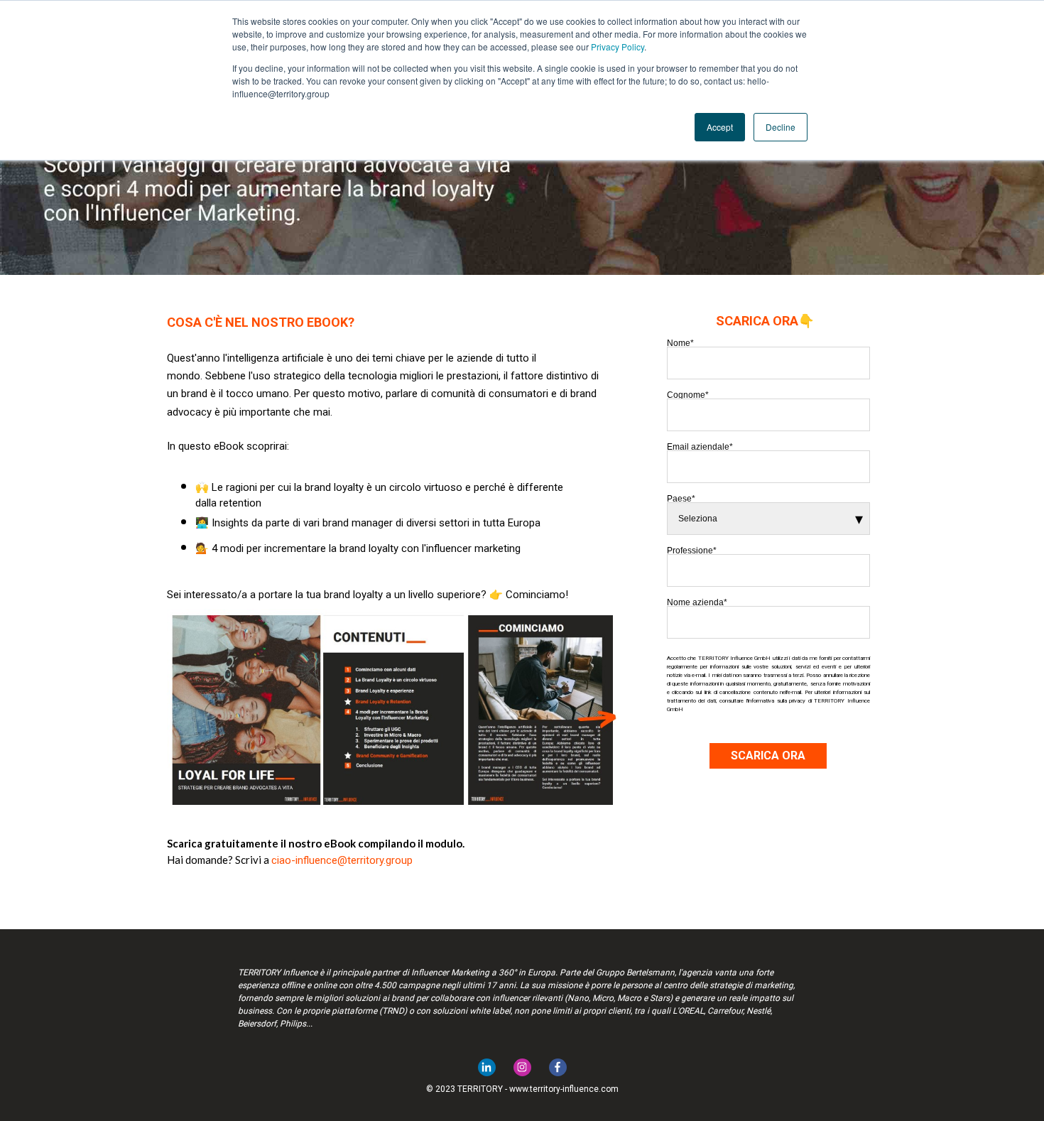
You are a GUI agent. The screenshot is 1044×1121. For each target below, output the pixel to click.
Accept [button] (720, 127)
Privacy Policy (617, 46)
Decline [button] (780, 127)
